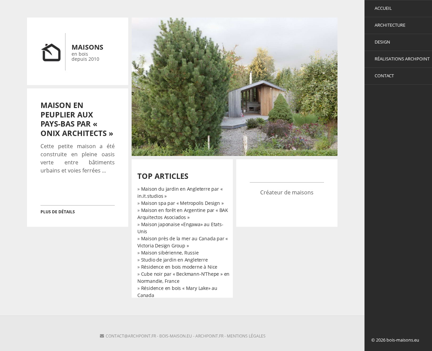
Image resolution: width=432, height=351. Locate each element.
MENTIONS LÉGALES (246, 336)
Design (382, 42)
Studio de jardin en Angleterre (174, 259)
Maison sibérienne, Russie (170, 252)
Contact (384, 76)
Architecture (390, 25)
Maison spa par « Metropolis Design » (182, 203)
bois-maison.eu (175, 336)
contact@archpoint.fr (131, 336)
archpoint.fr (209, 336)
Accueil (383, 8)
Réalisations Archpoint (402, 59)
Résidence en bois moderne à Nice (179, 267)
